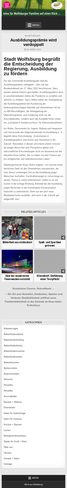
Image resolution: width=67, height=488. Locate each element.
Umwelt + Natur (11, 458)
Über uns (8, 447)
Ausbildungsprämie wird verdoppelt (33, 42)
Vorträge (8, 464)
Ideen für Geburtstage (14, 413)
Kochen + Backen (13, 424)
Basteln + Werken (13, 402)
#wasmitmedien (11, 373)
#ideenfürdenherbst (13, 345)
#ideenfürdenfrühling (14, 340)
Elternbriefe (9, 407)
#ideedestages (11, 328)
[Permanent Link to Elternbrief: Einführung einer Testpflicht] (49, 261)
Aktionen (8, 379)
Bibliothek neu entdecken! (17, 242)
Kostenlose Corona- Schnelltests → (33, 288)
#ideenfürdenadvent (13, 334)
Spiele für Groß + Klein (15, 441)
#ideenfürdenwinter (13, 356)
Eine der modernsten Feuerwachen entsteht (17, 277)
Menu (35, 25)
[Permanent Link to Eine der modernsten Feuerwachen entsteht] (17, 261)
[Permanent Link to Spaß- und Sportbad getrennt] (49, 228)
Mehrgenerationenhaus (15, 435)
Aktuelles (34, 36)
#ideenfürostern (11, 362)
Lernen (7, 430)
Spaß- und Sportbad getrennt (50, 244)
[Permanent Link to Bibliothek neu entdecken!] (17, 228)
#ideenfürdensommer (14, 351)
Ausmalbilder (10, 396)
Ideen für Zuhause (13, 419)
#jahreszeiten (10, 368)
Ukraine (7, 453)
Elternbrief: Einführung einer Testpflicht (50, 277)
